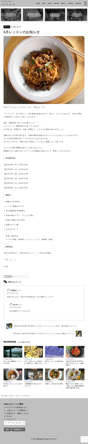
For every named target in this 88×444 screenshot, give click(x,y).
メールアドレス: (10, 419)
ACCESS (70, 3)
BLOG (50, 3)
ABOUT (63, 3)
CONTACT (78, 3)
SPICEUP (39, 439)
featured (17, 276)
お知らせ (6, 27)
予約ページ (34, 253)
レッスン (26, 276)
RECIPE (56, 3)
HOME (38, 3)
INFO (44, 3)
